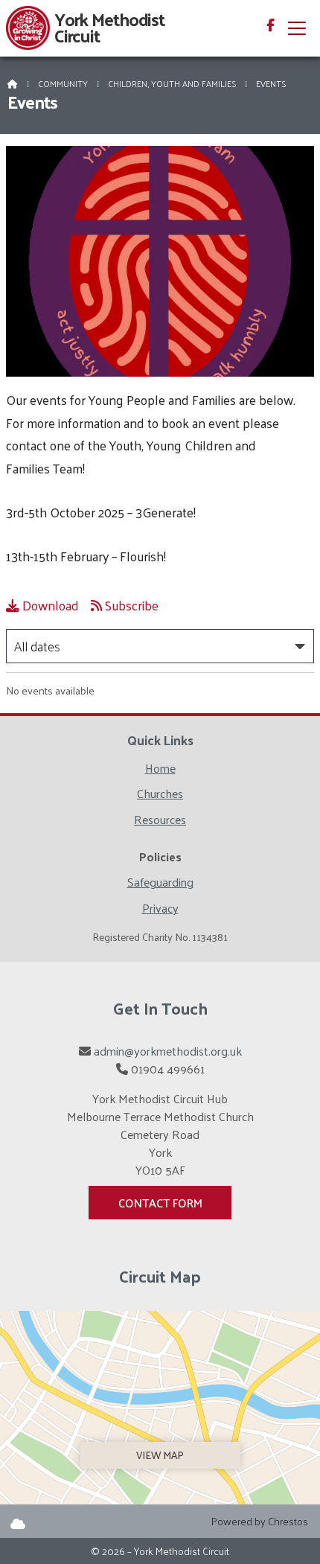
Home (160, 770)
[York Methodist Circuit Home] (28, 28)
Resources (160, 821)
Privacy (160, 908)
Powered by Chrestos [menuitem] (259, 1521)
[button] (297, 28)
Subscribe (125, 605)
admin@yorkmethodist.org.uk (168, 1051)
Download (42, 605)
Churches (160, 795)
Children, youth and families (172, 83)
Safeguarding (160, 884)
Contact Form (160, 1202)
